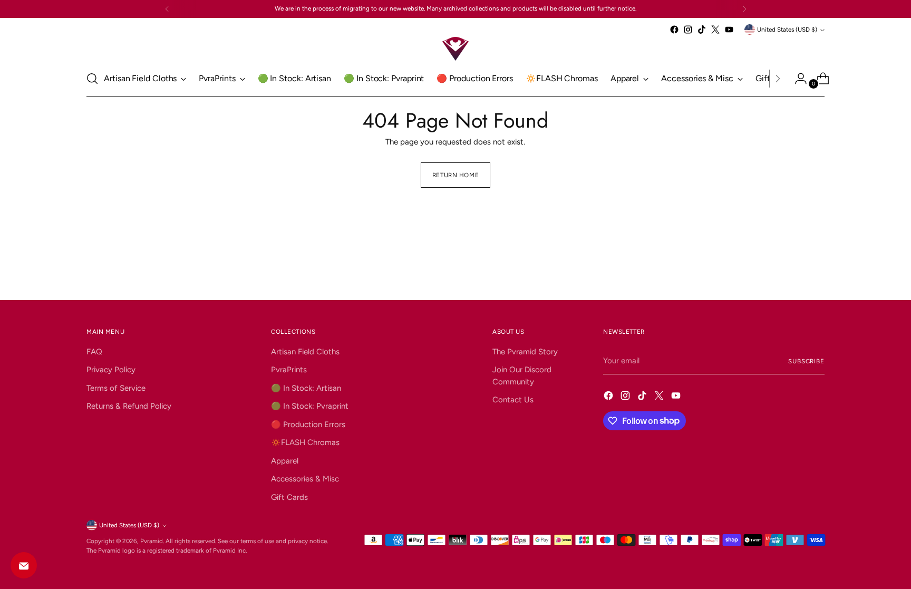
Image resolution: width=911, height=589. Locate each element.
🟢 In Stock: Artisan (306, 388)
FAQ (94, 351)
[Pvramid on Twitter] (715, 29)
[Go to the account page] (796, 78)
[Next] (744, 9)
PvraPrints (289, 369)
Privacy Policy (110, 369)
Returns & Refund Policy (128, 406)
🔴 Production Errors (308, 424)
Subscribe (806, 361)
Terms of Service (116, 388)
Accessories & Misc (305, 479)
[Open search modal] (92, 78)
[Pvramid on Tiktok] (701, 29)
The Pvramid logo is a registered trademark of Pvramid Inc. (166, 550)
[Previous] (167, 9)
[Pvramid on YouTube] (729, 29)
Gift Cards (289, 497)
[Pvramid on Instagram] (688, 29)
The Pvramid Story (525, 351)
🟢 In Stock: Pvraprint (309, 406)
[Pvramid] (455, 49)
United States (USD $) (787, 29)
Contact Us (513, 399)
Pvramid (151, 541)
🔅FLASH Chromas (305, 442)
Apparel (284, 461)
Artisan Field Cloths (305, 351)
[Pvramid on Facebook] (674, 29)
